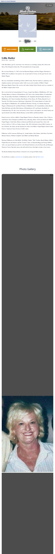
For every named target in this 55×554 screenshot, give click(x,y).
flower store (41, 157)
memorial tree (19, 157)
